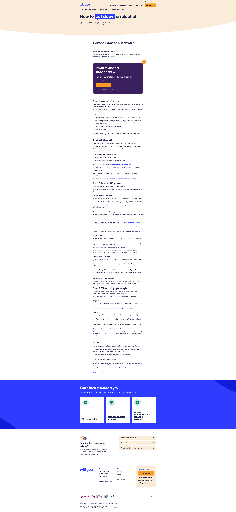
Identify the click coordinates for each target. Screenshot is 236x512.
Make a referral (103, 479)
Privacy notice (83, 501)
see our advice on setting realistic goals (121, 164)
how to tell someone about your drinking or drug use (120, 364)
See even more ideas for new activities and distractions (108, 329)
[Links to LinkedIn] (149, 496)
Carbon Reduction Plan (111, 503)
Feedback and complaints (142, 501)
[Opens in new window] (86, 496)
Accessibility (97, 501)
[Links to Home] (85, 4)
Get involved (138, 1)
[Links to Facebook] (154, 496)
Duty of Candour (83, 503)
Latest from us (146, 1)
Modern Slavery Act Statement (110, 501)
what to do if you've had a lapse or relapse (124, 368)
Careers (119, 477)
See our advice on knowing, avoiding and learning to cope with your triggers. (113, 308)
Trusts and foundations (145, 480)
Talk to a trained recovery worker (105, 89)
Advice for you (103, 9)
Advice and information (90, 9)
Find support (103, 476)
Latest (119, 474)
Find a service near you (103, 85)
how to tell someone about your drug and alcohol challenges (119, 178)
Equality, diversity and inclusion (97, 503)
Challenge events (143, 483)
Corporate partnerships (145, 477)
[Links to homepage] (80, 9)
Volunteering (121, 479)
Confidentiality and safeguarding (126, 501)
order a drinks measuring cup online (129, 222)
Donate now (146, 473)
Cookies (90, 501)
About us (120, 471)
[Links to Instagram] (152, 496)
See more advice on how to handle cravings (104, 338)
